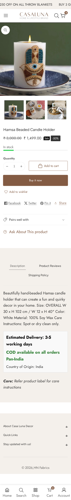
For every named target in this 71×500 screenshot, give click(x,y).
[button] (35, 219)
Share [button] (62, 203)
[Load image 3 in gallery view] (56, 110)
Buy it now (35, 180)
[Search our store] (57, 16)
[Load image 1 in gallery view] (14, 110)
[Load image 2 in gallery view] (35, 110)
